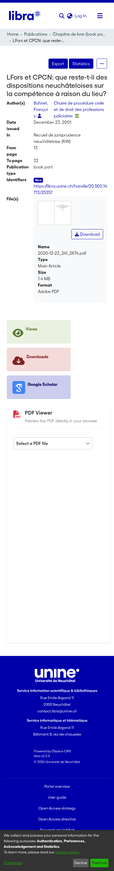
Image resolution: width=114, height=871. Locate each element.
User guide (57, 797)
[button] (61, 16)
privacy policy (66, 852)
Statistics (81, 63)
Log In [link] (81, 15)
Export (58, 63)
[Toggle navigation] (99, 16)
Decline (80, 863)
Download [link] (89, 234)
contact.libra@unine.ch (57, 711)
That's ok (99, 863)
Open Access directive (57, 819)
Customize (13, 863)
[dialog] (57, 850)
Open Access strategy (57, 808)
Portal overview (57, 786)
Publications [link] (35, 34)
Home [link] (13, 34)
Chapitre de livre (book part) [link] (79, 34)
